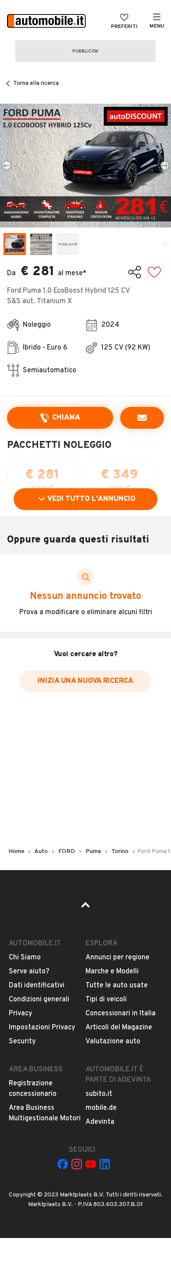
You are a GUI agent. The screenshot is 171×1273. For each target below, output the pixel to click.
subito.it (99, 1094)
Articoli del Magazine (119, 1027)
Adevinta (100, 1122)
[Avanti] (164, 165)
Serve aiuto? (29, 971)
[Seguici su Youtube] (91, 1164)
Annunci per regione (118, 957)
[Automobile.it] (46, 22)
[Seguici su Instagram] (76, 1164)
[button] (85, 165)
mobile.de (101, 1108)
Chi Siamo (25, 957)
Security (22, 1041)
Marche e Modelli (112, 971)
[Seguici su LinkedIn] (105, 1164)
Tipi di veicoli (106, 999)
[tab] (14, 244)
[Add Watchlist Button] (154, 272)
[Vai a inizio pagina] (85, 907)
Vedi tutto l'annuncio (91, 499)
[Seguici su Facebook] (62, 1164)
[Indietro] (6, 165)
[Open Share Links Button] (134, 272)
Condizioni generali (39, 999)
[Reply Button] (142, 418)
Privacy (20, 1013)
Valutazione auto (113, 1041)
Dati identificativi (36, 985)
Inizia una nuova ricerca (85, 681)
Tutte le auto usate (117, 985)
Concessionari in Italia (121, 1013)
